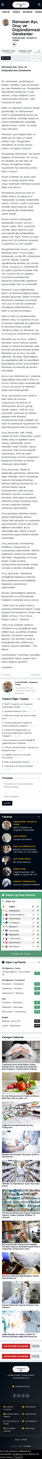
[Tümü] (39, 817)
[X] (19, 1396)
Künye (17, 1440)
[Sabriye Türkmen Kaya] (6, 883)
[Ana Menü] (3, 5)
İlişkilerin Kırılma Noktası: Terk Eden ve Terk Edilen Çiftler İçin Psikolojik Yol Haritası (25, 850)
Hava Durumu (30, 1407)
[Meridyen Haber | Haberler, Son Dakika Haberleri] (21, 4)
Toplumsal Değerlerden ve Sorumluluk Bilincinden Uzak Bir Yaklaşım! (17, 733)
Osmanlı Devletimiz (22, 839)
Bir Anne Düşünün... (22, 862)
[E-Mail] (14, 44)
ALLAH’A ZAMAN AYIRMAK (26, 885)
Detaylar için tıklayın (21, 954)
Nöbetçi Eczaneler (8, 1408)
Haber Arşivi (30, 1428)
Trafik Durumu (30, 1414)
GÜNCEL (6, 12)
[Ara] (39, 5)
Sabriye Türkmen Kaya (24, 881)
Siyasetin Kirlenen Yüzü (15, 711)
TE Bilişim (27, 1446)
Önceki (7, 675)
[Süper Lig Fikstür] (39, 962)
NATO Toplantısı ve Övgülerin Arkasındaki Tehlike (23, 829)
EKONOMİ (27, 12)
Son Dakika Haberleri (9, 1430)
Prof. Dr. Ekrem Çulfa (24, 846)
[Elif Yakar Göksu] (6, 860)
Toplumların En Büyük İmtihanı (18, 766)
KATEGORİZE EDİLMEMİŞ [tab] (16, 1346)
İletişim (24, 1440)
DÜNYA (16, 12)
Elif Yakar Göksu (22, 859)
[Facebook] (14, 1396)
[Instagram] (23, 1396)
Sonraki (34, 675)
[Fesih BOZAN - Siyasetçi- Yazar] (5, 22)
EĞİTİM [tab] (35, 1346)
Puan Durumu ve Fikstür (11, 1422)
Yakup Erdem (19, 836)
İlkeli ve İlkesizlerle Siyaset (17, 762)
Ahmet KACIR (19, 869)
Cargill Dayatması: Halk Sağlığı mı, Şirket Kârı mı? (25, 873)
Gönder (7, 803)
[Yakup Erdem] (6, 838)
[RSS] (27, 1396)
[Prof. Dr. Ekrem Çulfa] (6, 849)
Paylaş (7, 58)
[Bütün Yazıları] (39, 699)
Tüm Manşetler (31, 1421)
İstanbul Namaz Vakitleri (11, 1415)
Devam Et (18, 693)
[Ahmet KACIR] (6, 872)
